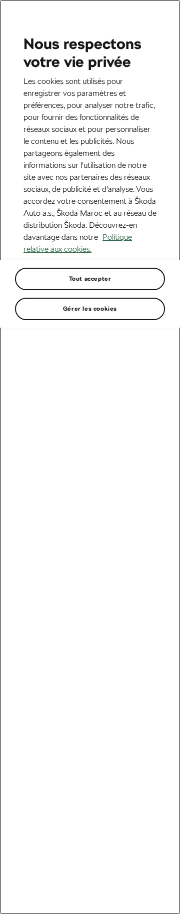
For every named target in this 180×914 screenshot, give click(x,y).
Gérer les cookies (90, 308)
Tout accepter (90, 278)
